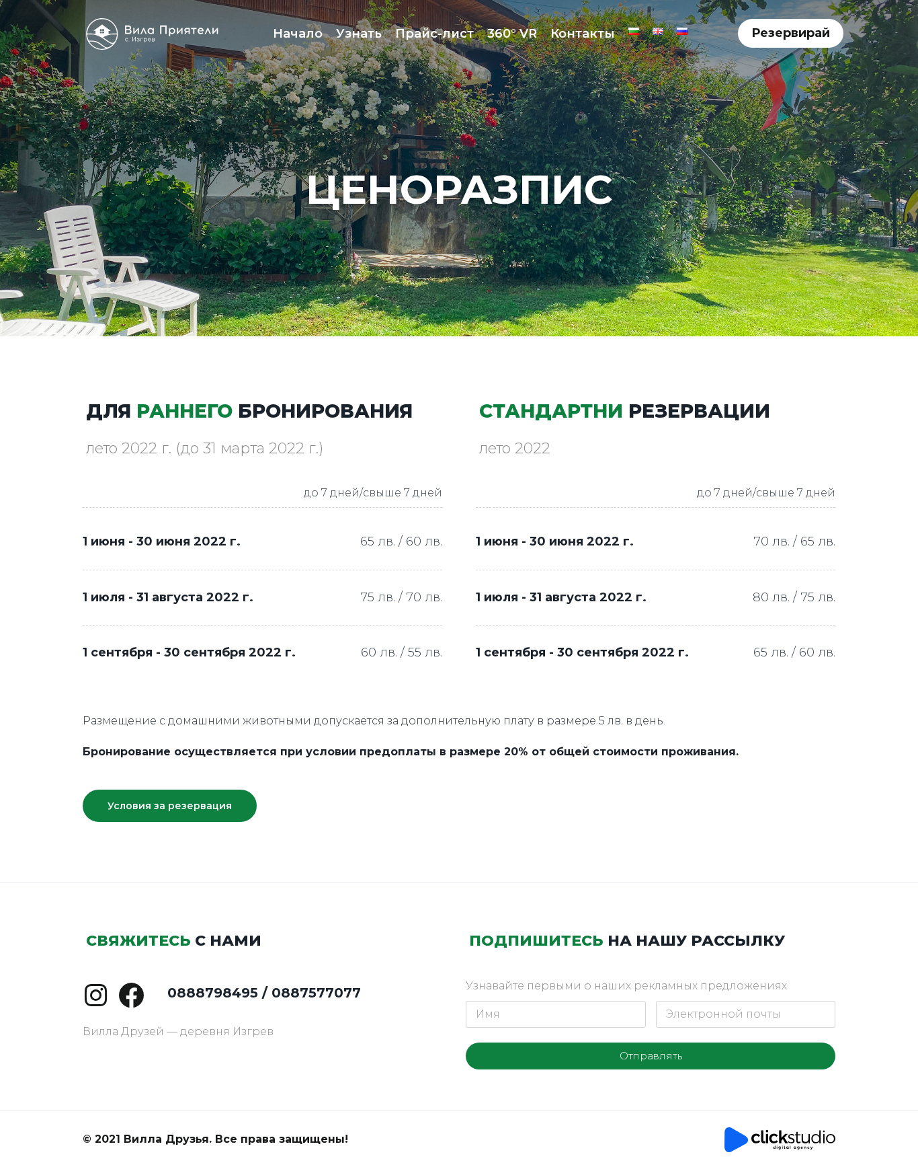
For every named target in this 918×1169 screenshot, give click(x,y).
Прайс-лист (434, 33)
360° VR (512, 33)
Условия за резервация (170, 806)
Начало (298, 33)
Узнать (359, 33)
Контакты (582, 33)
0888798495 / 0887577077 (264, 993)
